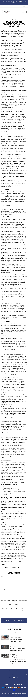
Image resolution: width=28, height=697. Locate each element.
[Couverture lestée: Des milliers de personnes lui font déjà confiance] (5, 647)
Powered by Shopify (14, 695)
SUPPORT (13, 674)
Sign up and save (13, 671)
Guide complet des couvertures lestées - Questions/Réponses (16, 640)
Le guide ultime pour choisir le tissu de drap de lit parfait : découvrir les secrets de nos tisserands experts (18, 660)
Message (4, 589)
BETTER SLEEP (13, 677)
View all (14, 632)
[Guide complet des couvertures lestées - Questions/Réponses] (5, 637)
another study (15, 114)
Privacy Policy (8, 610)
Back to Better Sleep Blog (15, 620)
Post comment (14, 604)
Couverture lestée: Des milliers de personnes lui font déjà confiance (17, 649)
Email (3, 583)
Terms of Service (16, 610)
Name (2, 576)
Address (13, 681)
